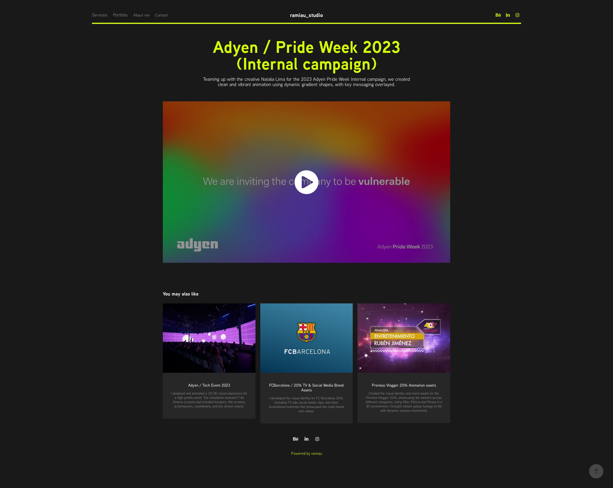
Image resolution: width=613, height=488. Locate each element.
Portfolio (120, 15)
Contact (161, 14)
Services (99, 15)
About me (141, 14)
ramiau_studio (306, 15)
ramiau (316, 453)
